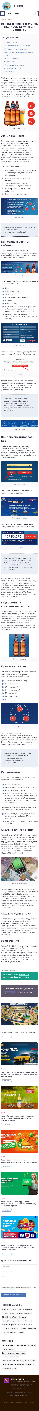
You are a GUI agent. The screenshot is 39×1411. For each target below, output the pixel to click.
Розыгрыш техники (9, 1368)
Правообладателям (20, 1392)
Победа (23, 1328)
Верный (5, 1313)
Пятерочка (32, 1328)
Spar (3, 1309)
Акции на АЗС (12, 1309)
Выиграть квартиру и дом (25, 1345)
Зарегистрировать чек (10, 1361)
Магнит (4, 1325)
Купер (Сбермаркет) (9, 1321)
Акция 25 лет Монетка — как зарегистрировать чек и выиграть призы (19, 1161)
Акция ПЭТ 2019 (11, 42)
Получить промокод (27, 1361)
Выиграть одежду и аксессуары (14, 1353)
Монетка (21, 1325)
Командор (22, 1317)
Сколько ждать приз (13, 68)
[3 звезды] (10, 992)
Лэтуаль (28, 1321)
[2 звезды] (7, 992)
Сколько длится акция (14, 65)
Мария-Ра (13, 1325)
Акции (3, 1029)
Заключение (9, 72)
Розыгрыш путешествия (26, 1364)
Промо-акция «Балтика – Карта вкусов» (18, 1032)
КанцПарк (13, 1317)
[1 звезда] (5, 992)
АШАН (21, 1309)
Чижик (20, 1332)
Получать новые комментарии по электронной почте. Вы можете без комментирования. (19, 1288)
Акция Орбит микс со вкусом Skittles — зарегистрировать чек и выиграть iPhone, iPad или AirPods (19, 1248)
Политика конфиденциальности (19, 1395)
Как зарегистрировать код (16, 49)
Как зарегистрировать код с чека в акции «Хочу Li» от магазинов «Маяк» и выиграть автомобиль (19, 1074)
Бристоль (28, 1309)
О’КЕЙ (4, 1328)
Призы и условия (12, 58)
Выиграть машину (8, 1349)
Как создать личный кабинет (17, 46)
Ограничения (10, 62)
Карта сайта (9, 1392)
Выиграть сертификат (10, 1357)
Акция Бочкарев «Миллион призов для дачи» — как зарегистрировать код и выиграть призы (18, 1118)
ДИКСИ (5, 1317)
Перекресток (13, 1328)
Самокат (13, 1332)
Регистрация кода (9, 1364)
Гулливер (27, 1313)
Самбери (5, 1332)
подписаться (13, 1289)
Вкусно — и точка (16, 1313)
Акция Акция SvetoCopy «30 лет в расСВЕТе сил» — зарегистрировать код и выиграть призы (19, 1204)
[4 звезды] (12, 992)
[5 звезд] (14, 992)
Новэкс (29, 1325)
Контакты (30, 1392)
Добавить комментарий (14, 1295)
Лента (21, 1321)
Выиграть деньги (8, 1345)
